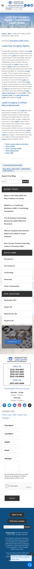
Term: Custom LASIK (13, 148)
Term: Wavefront (12, 151)
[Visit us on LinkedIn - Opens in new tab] (14, 405)
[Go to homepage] (16, 4)
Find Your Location (17, 521)
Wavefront (24, 95)
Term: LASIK (10, 146)
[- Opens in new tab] (29, 405)
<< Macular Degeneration (12, 165)
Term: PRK (9, 153)
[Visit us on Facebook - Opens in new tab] (4, 405)
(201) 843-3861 (17, 372)
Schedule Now (12, 341)
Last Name (9, 434)
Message (8, 459)
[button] (2, 5)
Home (4, 33)
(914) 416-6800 (17, 376)
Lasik (30, 51)
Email (7, 450)
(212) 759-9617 (17, 370)
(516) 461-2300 (17, 374)
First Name (9, 425)
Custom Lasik (7, 95)
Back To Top (17, 515)
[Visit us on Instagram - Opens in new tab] (19, 405)
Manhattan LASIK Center (19, 41)
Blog (9, 33)
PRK (24, 93)
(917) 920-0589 (17, 383)
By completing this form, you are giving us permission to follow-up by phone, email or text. (16, 476)
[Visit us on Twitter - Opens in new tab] (9, 405)
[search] (25, 181)
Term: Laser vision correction (16, 144)
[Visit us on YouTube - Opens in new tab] (24, 405)
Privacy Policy (10, 533)
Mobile (7, 442)
